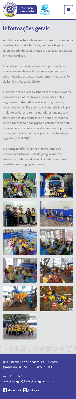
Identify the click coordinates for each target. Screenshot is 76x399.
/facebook (14, 390)
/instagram (34, 390)
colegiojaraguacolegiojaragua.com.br (28, 381)
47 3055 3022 (12, 376)
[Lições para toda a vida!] (10, 9)
